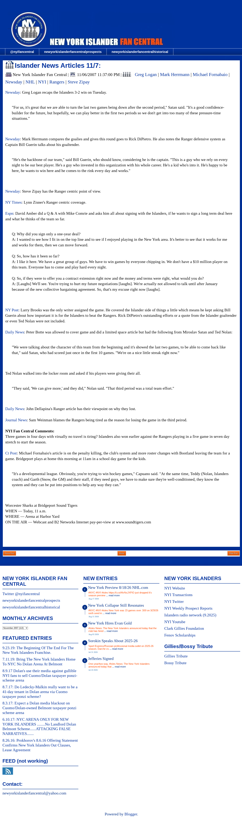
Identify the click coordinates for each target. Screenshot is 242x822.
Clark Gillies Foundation (184, 628)
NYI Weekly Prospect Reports (188, 608)
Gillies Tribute (176, 656)
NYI (42, 81)
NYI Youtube (174, 622)
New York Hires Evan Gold (110, 623)
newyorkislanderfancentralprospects (73, 52)
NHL (30, 81)
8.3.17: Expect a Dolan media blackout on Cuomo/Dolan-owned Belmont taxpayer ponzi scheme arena (39, 708)
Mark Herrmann (174, 74)
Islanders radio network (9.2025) (190, 615)
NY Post (11, 310)
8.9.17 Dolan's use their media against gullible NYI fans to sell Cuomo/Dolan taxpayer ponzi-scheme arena (39, 675)
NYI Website (174, 588)
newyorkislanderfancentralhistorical (140, 52)
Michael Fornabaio (210, 74)
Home (121, 553)
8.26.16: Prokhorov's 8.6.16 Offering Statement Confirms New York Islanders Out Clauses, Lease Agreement (40, 745)
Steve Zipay (79, 81)
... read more (113, 595)
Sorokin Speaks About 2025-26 (113, 641)
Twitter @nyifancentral (21, 594)
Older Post (233, 553)
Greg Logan (146, 74)
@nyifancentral (22, 52)
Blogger (130, 814)
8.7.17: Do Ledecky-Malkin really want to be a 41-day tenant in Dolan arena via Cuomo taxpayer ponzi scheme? (40, 692)
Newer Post (9, 553)
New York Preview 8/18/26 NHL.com (118, 587)
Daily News (14, 332)
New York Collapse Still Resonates (116, 605)
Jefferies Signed (101, 658)
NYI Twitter (174, 601)
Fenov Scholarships (179, 635)
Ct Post (11, 453)
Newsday (13, 81)
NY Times (13, 202)
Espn (9, 213)
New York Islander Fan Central (121, 4)
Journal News (16, 420)
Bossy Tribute (175, 663)
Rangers (56, 81)
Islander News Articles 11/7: (58, 65)
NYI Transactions (178, 595)
